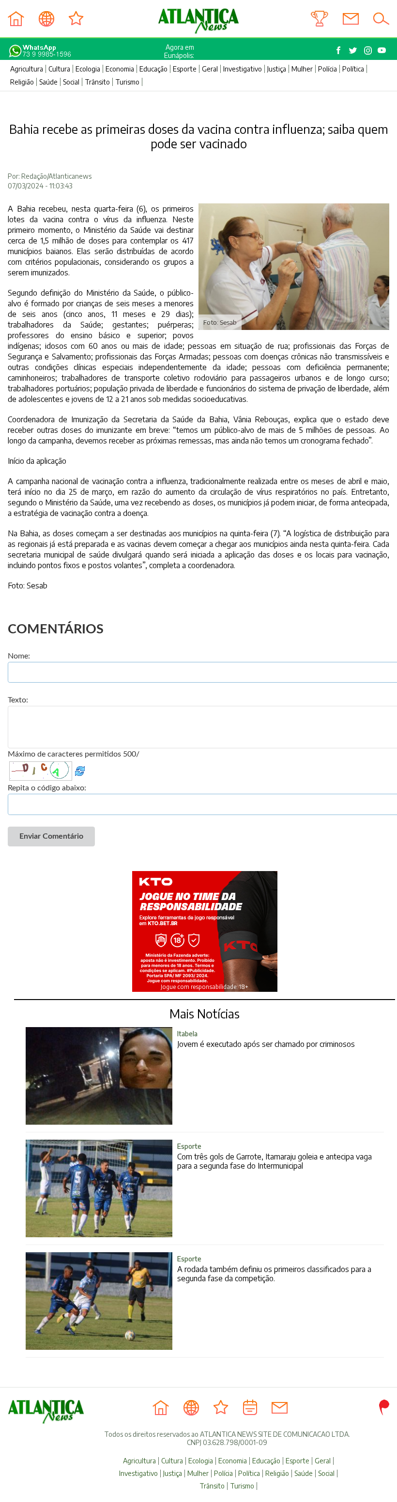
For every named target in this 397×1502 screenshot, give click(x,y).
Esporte (185, 69)
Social (71, 82)
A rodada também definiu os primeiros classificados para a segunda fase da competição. (274, 1269)
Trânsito (97, 82)
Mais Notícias (204, 1013)
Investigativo (242, 69)
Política (353, 69)
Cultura (59, 69)
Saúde (48, 82)
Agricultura (26, 69)
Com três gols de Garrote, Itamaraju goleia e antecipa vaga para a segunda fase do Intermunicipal (274, 1156)
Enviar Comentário (51, 836)
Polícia (327, 69)
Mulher (302, 69)
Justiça (276, 69)
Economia (120, 69)
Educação (153, 69)
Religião (22, 82)
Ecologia (88, 69)
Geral (210, 69)
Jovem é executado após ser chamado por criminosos (266, 1039)
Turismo (127, 82)
